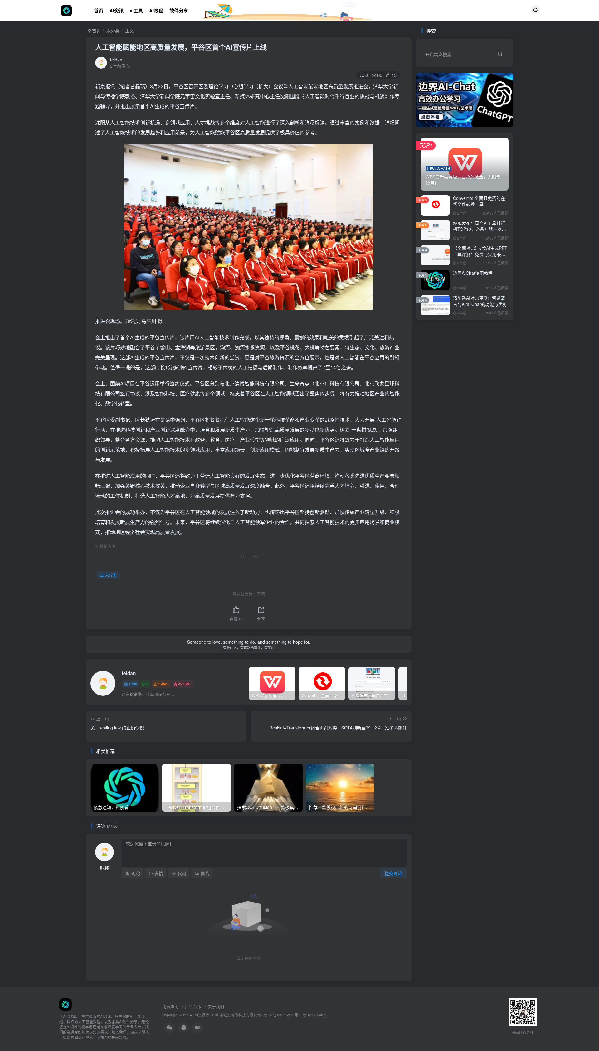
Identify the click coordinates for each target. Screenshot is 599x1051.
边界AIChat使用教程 (473, 273)
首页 (98, 10)
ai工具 (136, 10)
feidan (116, 59)
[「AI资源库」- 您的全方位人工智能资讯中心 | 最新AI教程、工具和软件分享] (65, 1004)
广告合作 (193, 1006)
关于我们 (216, 1006)
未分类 (112, 30)
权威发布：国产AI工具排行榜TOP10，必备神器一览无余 (479, 229)
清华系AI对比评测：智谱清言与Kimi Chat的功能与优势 (480, 301)
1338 (133, 683)
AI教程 (156, 10)
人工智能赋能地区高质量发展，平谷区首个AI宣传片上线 (181, 47)
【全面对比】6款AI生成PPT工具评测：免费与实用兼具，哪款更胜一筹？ (480, 254)
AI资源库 (202, 1014)
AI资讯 (117, 10)
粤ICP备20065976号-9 (283, 1014)
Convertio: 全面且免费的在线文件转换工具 (479, 201)
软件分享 (178, 10)
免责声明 (170, 1006)
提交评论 (393, 873)
